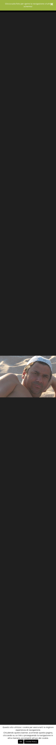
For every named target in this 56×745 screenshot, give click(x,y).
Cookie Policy (31, 741)
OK (20, 741)
